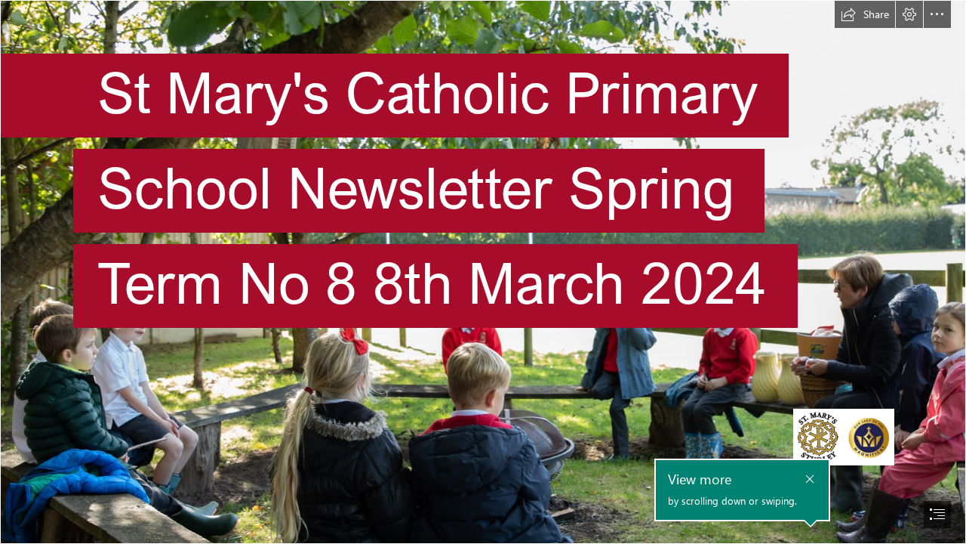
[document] (483, 272)
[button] (865, 14)
